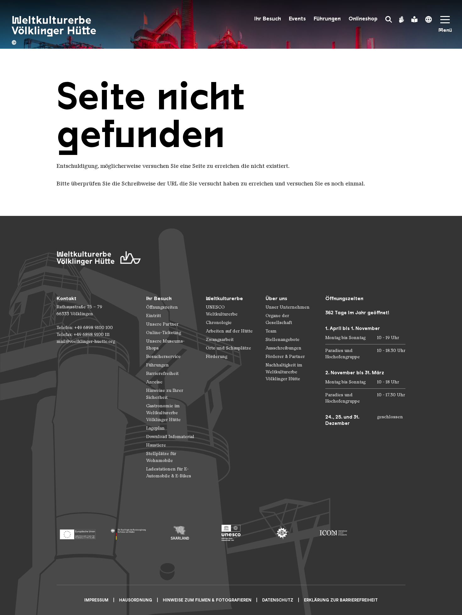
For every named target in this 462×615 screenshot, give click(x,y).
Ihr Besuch (267, 18)
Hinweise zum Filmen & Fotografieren (207, 600)
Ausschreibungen (283, 348)
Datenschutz (277, 600)
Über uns (276, 298)
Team (271, 331)
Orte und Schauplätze (228, 348)
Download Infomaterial (170, 436)
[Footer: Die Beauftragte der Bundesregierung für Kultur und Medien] (129, 533)
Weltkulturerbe (224, 298)
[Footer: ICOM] (333, 533)
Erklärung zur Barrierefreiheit (341, 600)
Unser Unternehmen (288, 307)
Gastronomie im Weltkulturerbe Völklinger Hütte (163, 413)
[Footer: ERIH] (282, 533)
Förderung (216, 356)
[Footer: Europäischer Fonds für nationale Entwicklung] (77, 533)
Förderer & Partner (285, 356)
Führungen (327, 18)
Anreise (154, 382)
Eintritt (153, 315)
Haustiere (156, 445)
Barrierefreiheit (162, 373)
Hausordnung (135, 600)
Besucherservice (163, 356)
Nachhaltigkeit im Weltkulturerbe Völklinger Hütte (284, 372)
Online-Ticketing (163, 332)
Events (297, 18)
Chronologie (219, 322)
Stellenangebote (283, 339)
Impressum (96, 600)
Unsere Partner (162, 324)
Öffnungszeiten (162, 307)
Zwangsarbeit (220, 339)
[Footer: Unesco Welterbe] (231, 533)
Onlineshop (363, 18)
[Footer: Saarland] (180, 533)
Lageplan (155, 428)
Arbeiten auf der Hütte (229, 331)
